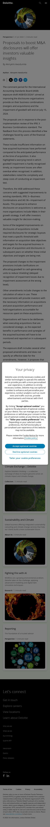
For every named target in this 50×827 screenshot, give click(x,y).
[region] (25, 413)
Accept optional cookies (25, 446)
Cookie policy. (31, 438)
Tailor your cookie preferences (25, 458)
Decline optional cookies (25, 452)
